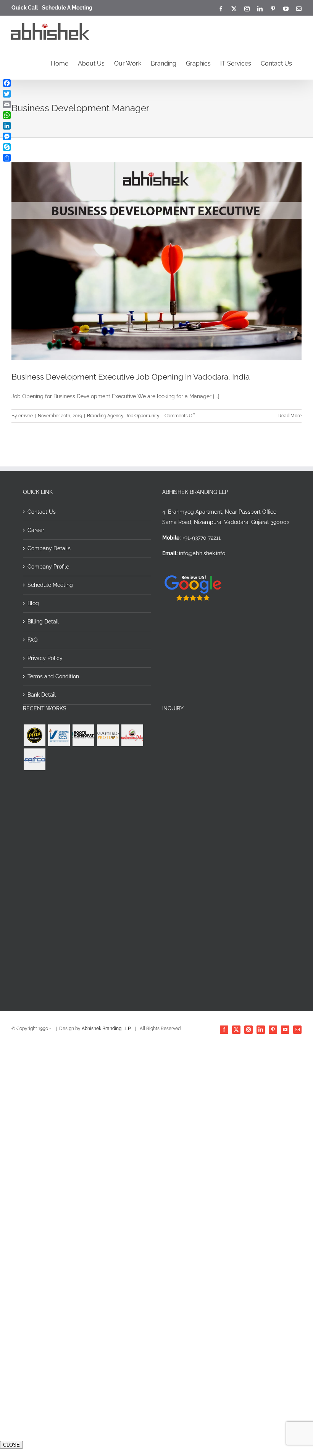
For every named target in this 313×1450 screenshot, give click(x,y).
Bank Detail (41, 695)
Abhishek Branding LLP (107, 1028)
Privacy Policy (45, 658)
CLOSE (11, 1445)
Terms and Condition (53, 676)
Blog (33, 603)
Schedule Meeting (50, 585)
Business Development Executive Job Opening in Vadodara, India (130, 376)
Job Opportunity (143, 415)
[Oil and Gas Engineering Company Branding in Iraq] (34, 759)
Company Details (49, 548)
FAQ (32, 640)
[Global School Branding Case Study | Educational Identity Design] (58, 735)
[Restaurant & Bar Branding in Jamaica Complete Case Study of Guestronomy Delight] (132, 735)
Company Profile (48, 567)
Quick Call (24, 8)
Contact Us (41, 512)
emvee (25, 415)
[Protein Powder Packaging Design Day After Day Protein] (107, 735)
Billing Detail (43, 621)
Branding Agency (105, 415)
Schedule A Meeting (67, 8)
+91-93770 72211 (201, 538)
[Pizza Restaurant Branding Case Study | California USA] (34, 735)
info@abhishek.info (202, 553)
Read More (290, 415)
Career (35, 530)
